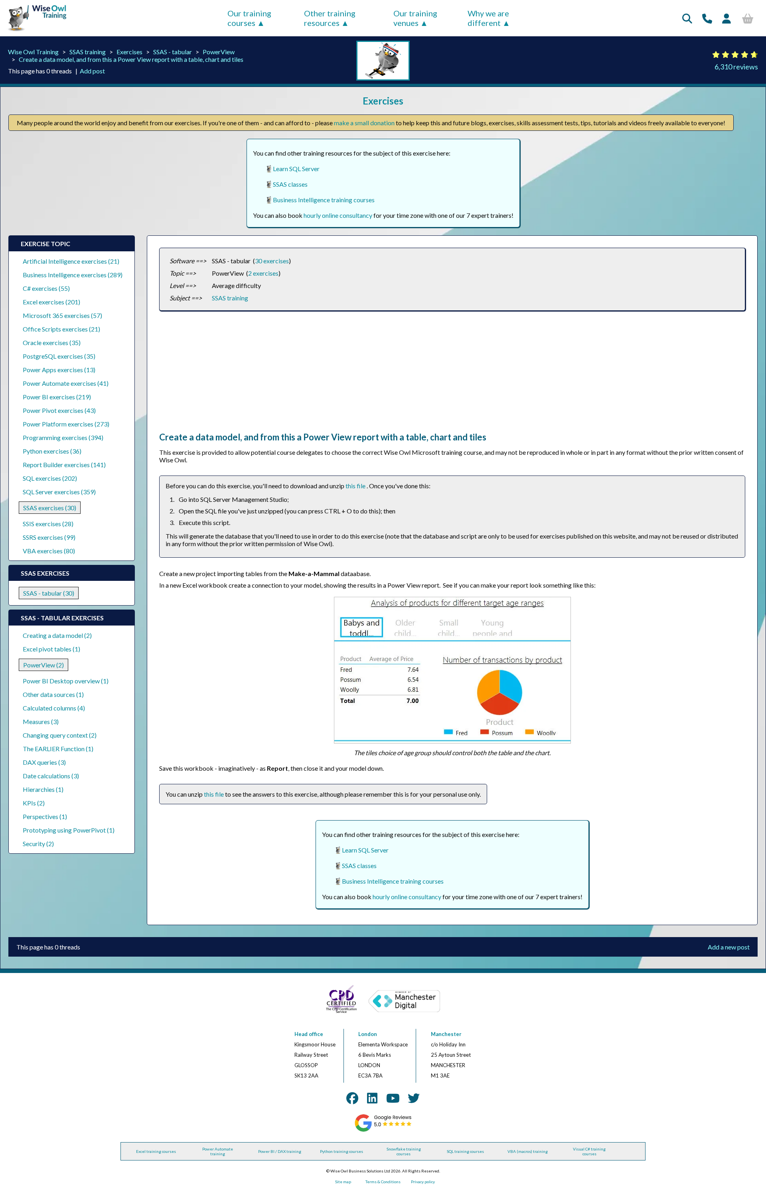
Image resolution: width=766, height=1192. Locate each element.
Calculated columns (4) (54, 708)
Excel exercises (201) (51, 302)
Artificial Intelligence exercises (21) (71, 261)
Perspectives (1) (45, 816)
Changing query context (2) (60, 735)
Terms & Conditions (383, 1181)
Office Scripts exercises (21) (61, 329)
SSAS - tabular (172, 51)
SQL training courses (465, 1151)
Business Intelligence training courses (324, 199)
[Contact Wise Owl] (707, 18)
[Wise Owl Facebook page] (352, 1098)
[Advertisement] (398, 376)
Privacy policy (423, 1181)
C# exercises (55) (46, 288)
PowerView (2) (43, 665)
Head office (308, 1034)
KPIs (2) (34, 803)
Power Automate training (217, 1151)
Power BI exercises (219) (57, 397)
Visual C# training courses (589, 1151)
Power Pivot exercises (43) (59, 410)
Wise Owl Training (33, 51)
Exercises (129, 51)
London (367, 1034)
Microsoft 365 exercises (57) (62, 315)
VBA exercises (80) (49, 551)
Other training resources (329, 18)
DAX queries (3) (44, 762)
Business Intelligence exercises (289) (72, 274)
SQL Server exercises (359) (59, 491)
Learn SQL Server (296, 168)
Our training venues (415, 18)
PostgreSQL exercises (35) (59, 356)
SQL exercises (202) (50, 478)
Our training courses (249, 18)
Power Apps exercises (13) (59, 369)
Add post (92, 71)
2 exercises (263, 273)
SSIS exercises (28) (48, 523)
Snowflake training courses (404, 1151)
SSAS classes (290, 184)
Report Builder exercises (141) (64, 464)
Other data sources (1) (53, 694)
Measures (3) (41, 721)
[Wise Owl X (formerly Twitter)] (414, 1098)
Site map (343, 1181)
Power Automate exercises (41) (66, 383)
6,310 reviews (736, 66)
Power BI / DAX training (279, 1151)
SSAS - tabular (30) (48, 593)
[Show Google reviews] (383, 1130)
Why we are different (488, 18)
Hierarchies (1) (43, 789)
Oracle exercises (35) (52, 342)
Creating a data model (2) (57, 635)
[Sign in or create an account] (726, 18)
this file (356, 485)
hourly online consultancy (338, 215)
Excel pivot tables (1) (51, 649)
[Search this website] (687, 18)
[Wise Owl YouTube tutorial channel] (393, 1098)
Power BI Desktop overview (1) (66, 681)
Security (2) (38, 843)
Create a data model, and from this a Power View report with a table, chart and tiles (131, 59)
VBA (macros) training (527, 1151)
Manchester (446, 1034)
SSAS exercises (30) (49, 507)
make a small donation (364, 122)
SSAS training (87, 51)
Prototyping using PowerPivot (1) (69, 830)
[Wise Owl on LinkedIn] (372, 1098)
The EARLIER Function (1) (58, 748)
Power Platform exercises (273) (66, 424)
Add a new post (729, 947)
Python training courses (341, 1151)
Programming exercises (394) (63, 437)
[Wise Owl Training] (34, 31)
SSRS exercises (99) (49, 537)
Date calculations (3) (51, 776)
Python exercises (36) (52, 451)
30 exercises (272, 260)
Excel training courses (156, 1151)
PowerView (219, 51)
